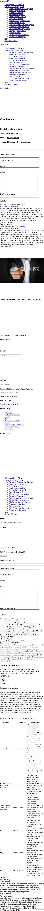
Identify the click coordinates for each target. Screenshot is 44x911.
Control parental (15, 506)
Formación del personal (17, 490)
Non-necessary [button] (5, 894)
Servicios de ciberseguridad (14, 480)
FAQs (7, 423)
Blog (6, 419)
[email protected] (12, 138)
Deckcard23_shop (11, 514)
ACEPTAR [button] (5, 676)
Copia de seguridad (16, 492)
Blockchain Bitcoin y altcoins (19, 502)
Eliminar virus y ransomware (19, 494)
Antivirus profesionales (17, 484)
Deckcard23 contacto (12, 421)
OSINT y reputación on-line (19, 508)
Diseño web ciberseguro (17, 510)
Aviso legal (9, 413)
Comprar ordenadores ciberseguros (21, 498)
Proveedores (9, 429)
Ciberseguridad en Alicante (14, 425)
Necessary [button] (3, 877)
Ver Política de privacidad (9, 206)
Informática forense (16, 486)
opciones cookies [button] (27, 673)
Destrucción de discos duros (19, 500)
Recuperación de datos (17, 496)
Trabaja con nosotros (12, 427)
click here (3, 556)
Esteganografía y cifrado (17, 504)
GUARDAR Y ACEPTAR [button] (10, 910)
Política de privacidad (12, 415)
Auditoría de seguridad (17, 488)
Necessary (6, 880)
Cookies (7, 417)
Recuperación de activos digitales (21, 482)
